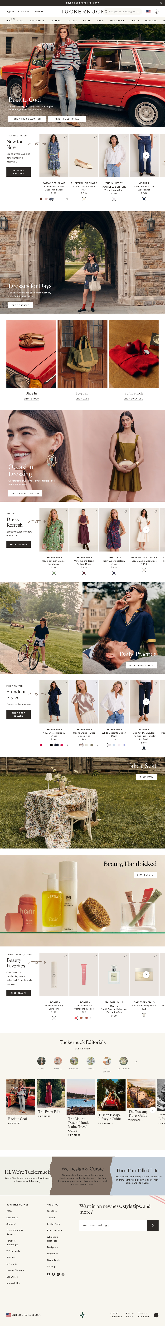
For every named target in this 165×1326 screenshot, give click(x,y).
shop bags (82, 399)
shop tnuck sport (141, 665)
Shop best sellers (18, 714)
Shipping (11, 1224)
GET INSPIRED (82, 1049)
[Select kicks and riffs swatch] (144, 199)
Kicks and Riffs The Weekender (144, 188)
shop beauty (145, 875)
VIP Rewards (13, 1251)
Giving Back (53, 1260)
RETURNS (94, 3)
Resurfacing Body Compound (54, 1007)
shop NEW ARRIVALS (19, 172)
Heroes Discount (15, 1270)
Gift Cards (11, 1263)
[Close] (161, 3)
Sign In (10, 11)
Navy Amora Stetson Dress (114, 562)
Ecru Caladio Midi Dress (144, 560)
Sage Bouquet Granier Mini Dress (53, 562)
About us (52, 1205)
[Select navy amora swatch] (114, 573)
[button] (53, 178)
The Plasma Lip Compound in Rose (84, 1007)
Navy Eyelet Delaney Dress (54, 734)
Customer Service (17, 1205)
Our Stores (12, 1276)
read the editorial (67, 119)
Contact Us (24, 11)
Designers (52, 1247)
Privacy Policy (130, 1315)
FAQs (9, 1211)
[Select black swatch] (51, 745)
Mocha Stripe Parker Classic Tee (84, 734)
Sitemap (51, 1266)
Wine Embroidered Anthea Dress (84, 562)
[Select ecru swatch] (144, 570)
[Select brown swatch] (41, 199)
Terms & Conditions (143, 1315)
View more (14, 1123)
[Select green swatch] (56, 199)
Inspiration (52, 1253)
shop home (146, 777)
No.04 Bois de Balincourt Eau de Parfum (114, 1011)
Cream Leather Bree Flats (84, 188)
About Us (39, 11)
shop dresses (20, 305)
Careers (51, 1217)
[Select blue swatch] (51, 199)
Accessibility (13, 1283)
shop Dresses (18, 544)
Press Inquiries (55, 1230)
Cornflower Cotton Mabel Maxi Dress (54, 188)
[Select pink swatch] (46, 199)
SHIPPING (81, 3)
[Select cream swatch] (84, 199)
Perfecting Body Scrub (144, 1005)
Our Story (52, 1211)
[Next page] (66, 182)
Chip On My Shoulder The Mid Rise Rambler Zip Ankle (144, 736)
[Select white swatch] (114, 199)
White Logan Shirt (114, 190)
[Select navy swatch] (56, 745)
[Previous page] (52, 155)
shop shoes (31, 399)
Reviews (10, 1257)
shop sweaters (133, 399)
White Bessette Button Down (114, 734)
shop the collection (27, 119)
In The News (53, 1224)
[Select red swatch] (84, 573)
